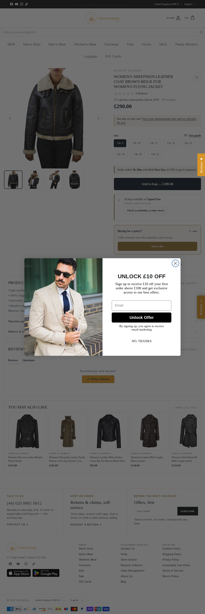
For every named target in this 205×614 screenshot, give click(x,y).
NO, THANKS (142, 341)
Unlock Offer (142, 317)
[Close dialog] (175, 263)
